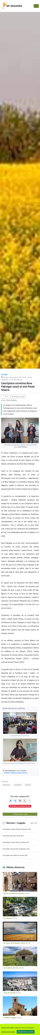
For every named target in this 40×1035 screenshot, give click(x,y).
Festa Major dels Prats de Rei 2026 (13, 836)
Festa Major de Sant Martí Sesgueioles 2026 (16, 849)
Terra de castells (12, 993)
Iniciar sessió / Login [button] (20, 814)
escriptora (27, 785)
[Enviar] (29, 800)
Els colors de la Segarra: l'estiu (17, 943)
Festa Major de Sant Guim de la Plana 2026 (16, 842)
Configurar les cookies (8, 1032)
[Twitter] (24, 800)
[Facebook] (10, 800)
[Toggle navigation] (36, 6)
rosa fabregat (17, 785)
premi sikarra (6, 785)
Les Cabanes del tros (14, 968)
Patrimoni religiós (12, 1018)
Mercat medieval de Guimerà (16, 893)
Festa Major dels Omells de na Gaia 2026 (15, 855)
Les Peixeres (10, 918)
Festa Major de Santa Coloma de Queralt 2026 (17, 829)
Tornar (6, 396)
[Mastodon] (20, 800)
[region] (20, 1029)
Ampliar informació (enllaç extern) (16, 773)
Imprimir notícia (19, 397)
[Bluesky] (15, 800)
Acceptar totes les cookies (26, 1032)
